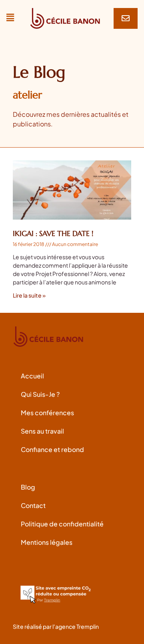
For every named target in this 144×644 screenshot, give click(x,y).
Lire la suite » (29, 295)
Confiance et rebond (52, 449)
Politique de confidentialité (62, 524)
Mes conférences (47, 412)
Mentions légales (46, 542)
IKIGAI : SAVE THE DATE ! (53, 233)
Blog (28, 487)
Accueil (32, 376)
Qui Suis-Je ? (40, 394)
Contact (33, 505)
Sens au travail (42, 431)
